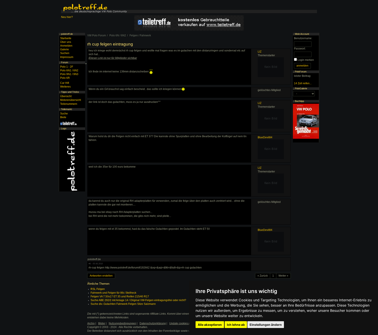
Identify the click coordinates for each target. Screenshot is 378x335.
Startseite (65, 38)
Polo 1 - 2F (66, 66)
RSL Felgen (98, 289)
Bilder (101, 323)
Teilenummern (68, 103)
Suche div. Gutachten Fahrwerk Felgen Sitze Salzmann (123, 303)
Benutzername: (303, 38)
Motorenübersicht (70, 100)
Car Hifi (64, 82)
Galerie (64, 49)
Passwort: (300, 48)
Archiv (91, 323)
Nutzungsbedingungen (122, 323)
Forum (64, 62)
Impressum (66, 57)
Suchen (64, 53)
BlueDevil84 (265, 137)
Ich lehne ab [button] (236, 324)
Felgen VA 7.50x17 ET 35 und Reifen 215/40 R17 (120, 296)
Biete (63, 117)
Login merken (306, 59)
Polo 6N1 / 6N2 (69, 70)
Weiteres (65, 86)
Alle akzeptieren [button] (210, 324)
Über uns (65, 42)
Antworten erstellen (101, 275)
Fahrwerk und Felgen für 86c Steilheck (113, 292)
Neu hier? (67, 17)
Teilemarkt (66, 109)
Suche (64, 113)
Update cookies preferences (186, 323)
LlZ (259, 51)
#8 (90, 264)
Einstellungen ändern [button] (266, 324)
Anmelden (66, 45)
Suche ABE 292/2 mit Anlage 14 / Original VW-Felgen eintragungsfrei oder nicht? (138, 300)
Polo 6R (65, 77)
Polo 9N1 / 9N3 (69, 74)
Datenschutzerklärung (153, 323)
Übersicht (66, 96)
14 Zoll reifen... (303, 83)
